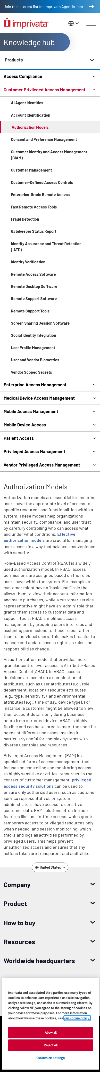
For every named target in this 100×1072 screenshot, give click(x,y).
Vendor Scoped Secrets (31, 372)
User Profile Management (33, 347)
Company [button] (17, 884)
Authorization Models (30, 127)
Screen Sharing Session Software (40, 323)
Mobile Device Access (25, 424)
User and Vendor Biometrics (35, 359)
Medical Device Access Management (39, 398)
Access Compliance (23, 76)
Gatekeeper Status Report (33, 231)
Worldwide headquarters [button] (39, 960)
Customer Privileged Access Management (44, 89)
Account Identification (30, 115)
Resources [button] (19, 941)
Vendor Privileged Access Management (42, 464)
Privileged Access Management (34, 451)
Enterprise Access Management (35, 384)
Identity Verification (28, 261)
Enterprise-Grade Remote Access (40, 194)
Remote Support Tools (30, 311)
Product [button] (15, 903)
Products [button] (14, 59)
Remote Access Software (33, 274)
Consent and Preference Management (44, 139)
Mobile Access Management (31, 411)
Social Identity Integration (33, 335)
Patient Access (19, 438)
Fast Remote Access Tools (34, 207)
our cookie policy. (77, 1018)
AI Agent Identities (27, 102)
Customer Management (31, 170)
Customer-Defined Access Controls (42, 182)
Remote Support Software (34, 298)
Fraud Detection (25, 219)
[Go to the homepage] (26, 23)
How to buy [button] (19, 922)
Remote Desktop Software (34, 286)
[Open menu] (91, 23)
